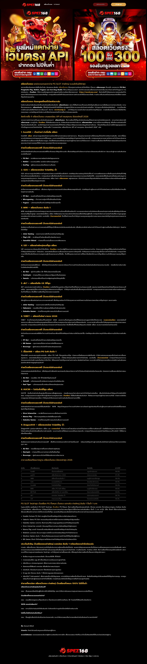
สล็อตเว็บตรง (48, 4)
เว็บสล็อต (56, 507)
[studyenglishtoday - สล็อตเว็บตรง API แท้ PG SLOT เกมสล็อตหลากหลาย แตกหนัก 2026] (31, 4)
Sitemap (57, 4)
